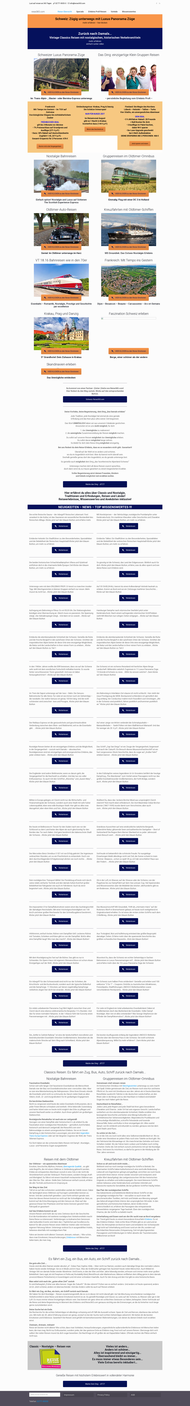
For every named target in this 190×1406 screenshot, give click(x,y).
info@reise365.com (77, 3)
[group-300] (128, 74)
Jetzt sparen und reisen (140, 143)
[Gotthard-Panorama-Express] (61, 74)
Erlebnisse (71, 1237)
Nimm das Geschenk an (95, 129)
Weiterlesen (63, 526)
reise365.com (38, 11)
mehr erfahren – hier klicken (95, 23)
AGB (133, 1395)
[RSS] (159, 3)
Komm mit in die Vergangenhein (50, 146)
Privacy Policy (104, 1395)
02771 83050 (42, 1401)
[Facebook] (156, 3)
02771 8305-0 (60, 3)
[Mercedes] (61, 229)
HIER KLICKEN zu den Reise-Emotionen (63, 92)
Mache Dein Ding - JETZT (95, 1384)
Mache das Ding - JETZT (95, 484)
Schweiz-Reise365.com (95, 399)
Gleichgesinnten (129, 1086)
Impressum (69, 1395)
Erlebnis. (149, 1219)
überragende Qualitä (72, 1166)
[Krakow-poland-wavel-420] (61, 333)
